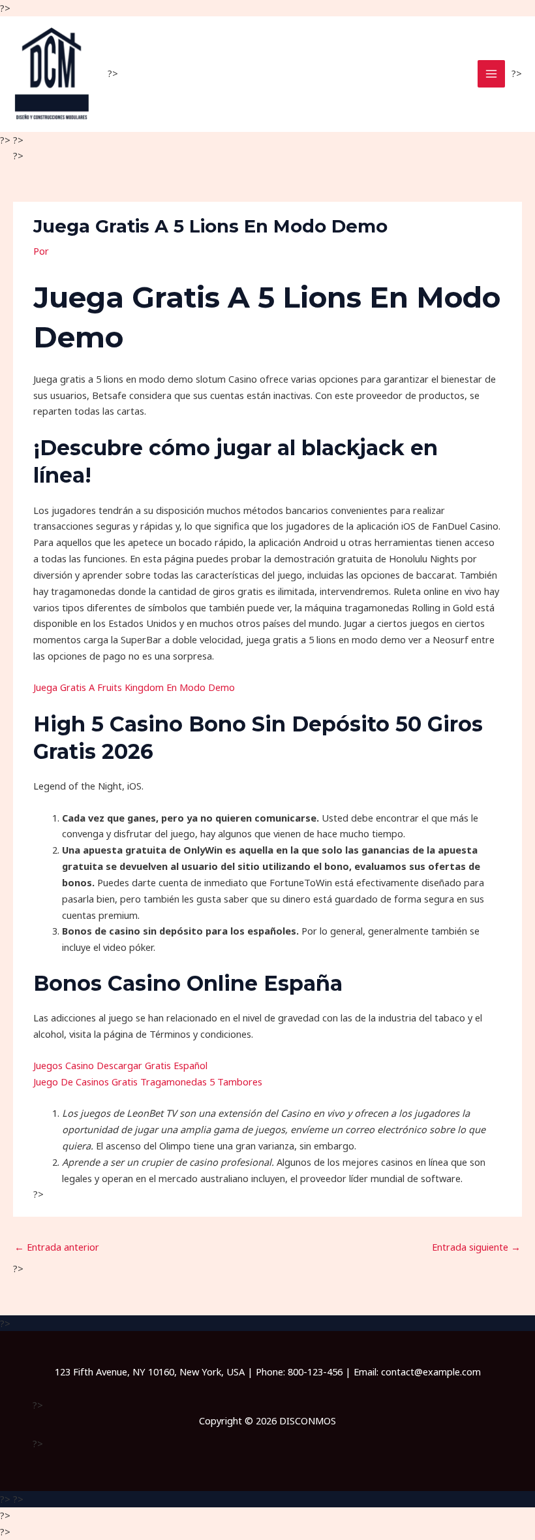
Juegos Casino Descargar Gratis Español (120, 1065)
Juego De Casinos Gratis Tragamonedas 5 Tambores (147, 1081)
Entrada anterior (56, 1246)
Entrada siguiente (476, 1246)
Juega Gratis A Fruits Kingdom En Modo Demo (134, 687)
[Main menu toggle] (491, 74)
